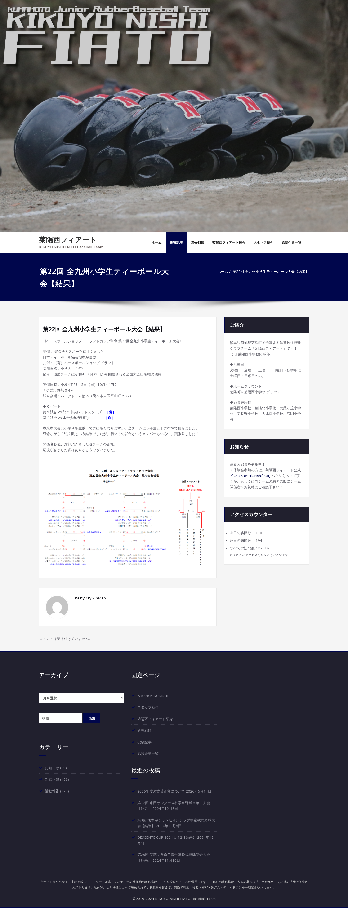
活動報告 (52, 791)
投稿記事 (176, 242)
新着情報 (52, 779)
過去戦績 (197, 242)
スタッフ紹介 (263, 242)
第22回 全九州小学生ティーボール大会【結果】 (271, 271)
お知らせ (52, 767)
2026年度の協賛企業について (161, 791)
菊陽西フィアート (68, 239)
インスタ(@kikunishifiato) (250, 475)
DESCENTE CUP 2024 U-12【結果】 (166, 837)
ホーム (157, 242)
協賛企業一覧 (291, 242)
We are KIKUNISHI (152, 695)
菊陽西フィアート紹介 (228, 242)
